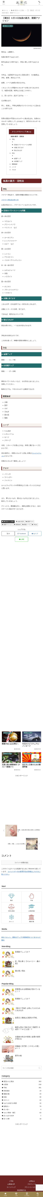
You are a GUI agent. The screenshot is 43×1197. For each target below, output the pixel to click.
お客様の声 (11, 1184)
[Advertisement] (21, 636)
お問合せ (32, 1181)
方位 (13, 153)
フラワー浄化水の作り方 (10, 200)
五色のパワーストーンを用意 (23, 144)
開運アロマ (30, 521)
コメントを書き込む (22, 862)
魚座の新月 (21, 521)
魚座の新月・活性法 (17, 136)
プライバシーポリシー (32, 1187)
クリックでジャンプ (19, 132)
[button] (39, 1068)
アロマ (14, 170)
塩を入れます (18, 150)
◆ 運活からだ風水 (9, 521)
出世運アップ (18, 161)
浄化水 (35, 524)
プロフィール (31, 1184)
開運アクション (8, 524)
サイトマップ (11, 1187)
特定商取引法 (21, 1190)
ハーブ (14, 167)
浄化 (13, 139)
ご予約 (11, 1181)
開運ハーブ (27, 524)
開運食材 (14, 164)
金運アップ (17, 158)
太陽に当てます (19, 147)
